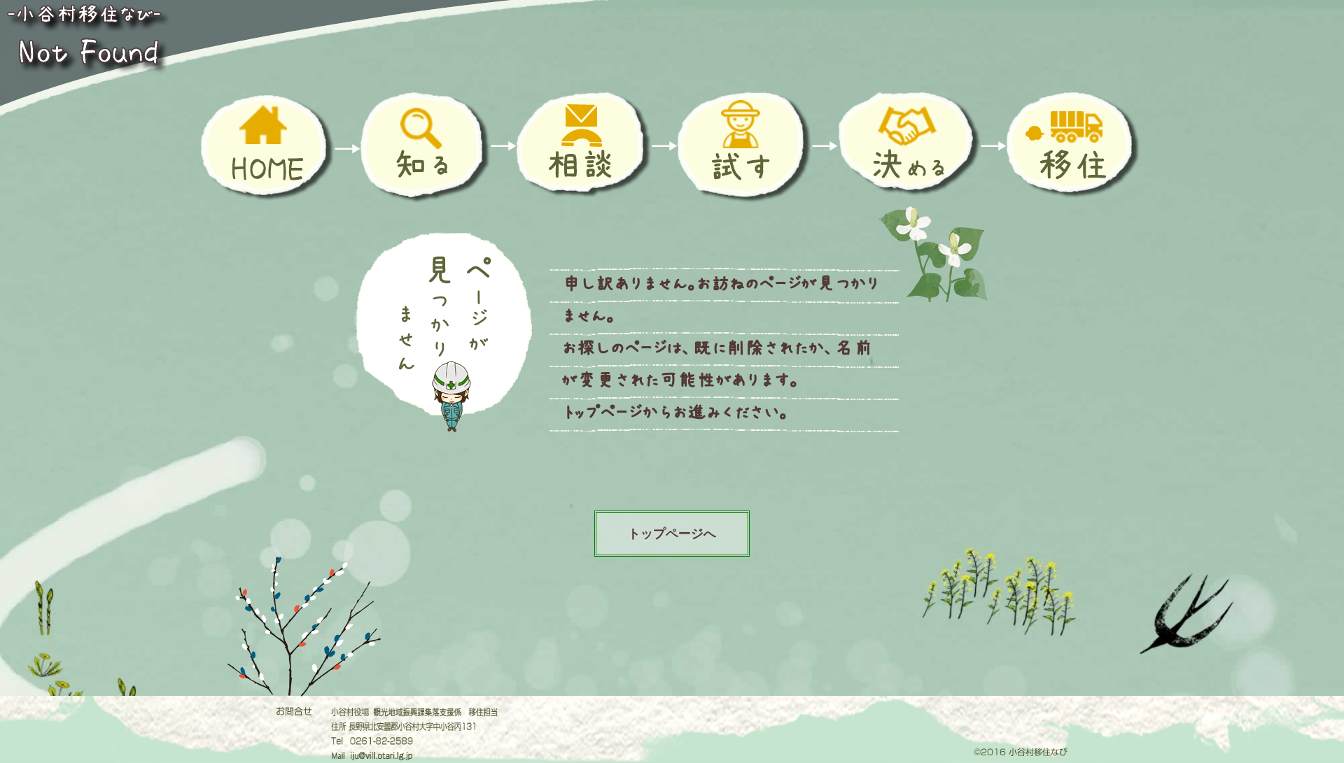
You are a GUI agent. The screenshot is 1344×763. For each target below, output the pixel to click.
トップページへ (672, 534)
